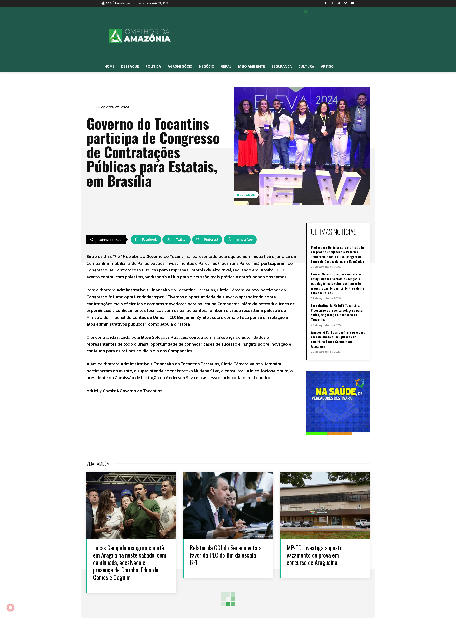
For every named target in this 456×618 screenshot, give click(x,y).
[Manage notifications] (10, 607)
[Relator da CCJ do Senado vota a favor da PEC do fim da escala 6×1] (228, 505)
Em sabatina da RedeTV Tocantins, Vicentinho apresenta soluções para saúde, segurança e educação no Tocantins (337, 312)
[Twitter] (339, 3)
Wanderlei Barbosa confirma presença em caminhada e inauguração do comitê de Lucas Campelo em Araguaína (338, 339)
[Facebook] (325, 3)
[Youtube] (352, 3)
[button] (305, 12)
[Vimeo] (345, 3)
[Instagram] (332, 3)
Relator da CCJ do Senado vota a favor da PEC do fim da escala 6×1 (225, 555)
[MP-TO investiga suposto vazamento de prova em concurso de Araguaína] (325, 505)
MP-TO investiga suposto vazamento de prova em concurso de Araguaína (314, 555)
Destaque (246, 195)
